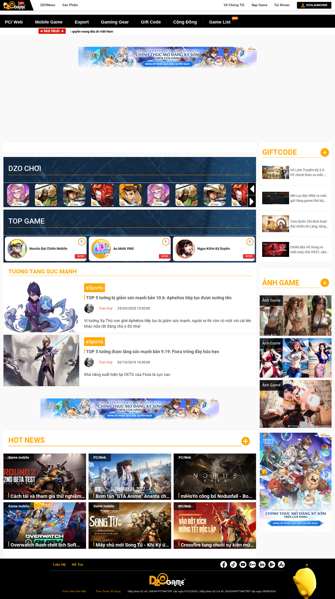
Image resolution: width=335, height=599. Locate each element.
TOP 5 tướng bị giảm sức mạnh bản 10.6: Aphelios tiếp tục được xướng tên (159, 297)
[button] (252, 201)
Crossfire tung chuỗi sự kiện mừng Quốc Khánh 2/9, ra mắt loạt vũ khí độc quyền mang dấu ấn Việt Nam (218, 545)
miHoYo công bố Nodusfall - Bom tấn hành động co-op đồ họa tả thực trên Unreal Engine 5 (217, 496)
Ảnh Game (280, 282)
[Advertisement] (167, 108)
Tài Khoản (282, 5)
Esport (82, 22)
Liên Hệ (59, 565)
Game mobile (18, 457)
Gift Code (151, 22)
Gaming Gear (115, 22)
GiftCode (279, 152)
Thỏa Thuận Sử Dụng (108, 591)
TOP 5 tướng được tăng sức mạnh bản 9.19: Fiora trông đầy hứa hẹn (152, 351)
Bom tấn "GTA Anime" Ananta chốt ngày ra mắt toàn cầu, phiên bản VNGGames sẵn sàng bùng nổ (241, 31)
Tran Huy (106, 308)
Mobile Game (49, 22)
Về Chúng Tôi (234, 5)
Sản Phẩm (70, 5)
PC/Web (99, 457)
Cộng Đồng (185, 22)
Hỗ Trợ (77, 565)
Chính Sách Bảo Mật (74, 591)
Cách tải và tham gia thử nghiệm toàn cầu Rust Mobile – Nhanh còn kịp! (99, 31)
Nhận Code (305, 172)
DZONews (47, 5)
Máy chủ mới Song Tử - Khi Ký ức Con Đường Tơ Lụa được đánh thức (132, 545)
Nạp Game (259, 5)
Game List (220, 22)
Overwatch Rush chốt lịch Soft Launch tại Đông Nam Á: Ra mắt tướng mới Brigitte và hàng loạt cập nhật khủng (45, 545)
